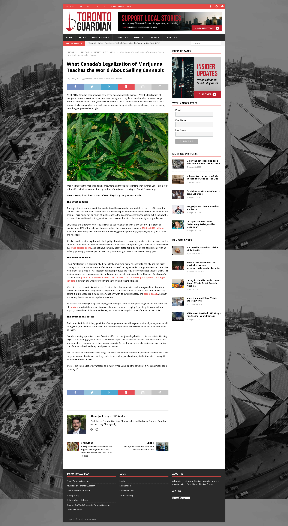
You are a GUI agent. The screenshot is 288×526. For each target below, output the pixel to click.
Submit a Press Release (121, 6)
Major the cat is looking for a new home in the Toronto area (203, 162)
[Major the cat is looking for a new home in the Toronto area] (178, 164)
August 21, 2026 (195, 182)
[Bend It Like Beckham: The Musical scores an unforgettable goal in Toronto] (178, 265)
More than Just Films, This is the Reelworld (202, 299)
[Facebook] (210, 6)
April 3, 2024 (193, 289)
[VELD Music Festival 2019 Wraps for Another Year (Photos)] (178, 316)
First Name (180, 120)
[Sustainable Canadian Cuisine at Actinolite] (178, 250)
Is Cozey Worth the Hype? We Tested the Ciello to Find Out (202, 177)
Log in (122, 481)
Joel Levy (88, 78)
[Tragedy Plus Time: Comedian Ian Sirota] (178, 209)
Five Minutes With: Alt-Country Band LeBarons (203, 192)
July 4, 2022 (75, 78)
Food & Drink (99, 37)
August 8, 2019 (194, 319)
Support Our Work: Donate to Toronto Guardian (88, 505)
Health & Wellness (105, 78)
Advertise (84, 6)
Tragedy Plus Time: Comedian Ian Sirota (203, 207)
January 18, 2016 (195, 253)
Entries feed (125, 485)
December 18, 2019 (196, 271)
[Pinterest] (222, 6)
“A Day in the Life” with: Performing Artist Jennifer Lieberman (201, 224)
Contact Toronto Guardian (78, 490)
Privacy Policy (73, 495)
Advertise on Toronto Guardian (81, 485)
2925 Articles (118, 416)
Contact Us (100, 6)
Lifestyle (121, 37)
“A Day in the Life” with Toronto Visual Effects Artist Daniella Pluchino (204, 283)
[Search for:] (206, 43)
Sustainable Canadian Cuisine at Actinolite (202, 248)
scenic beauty (151, 293)
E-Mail (178, 110)
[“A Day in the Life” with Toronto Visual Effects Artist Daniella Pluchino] (178, 283)
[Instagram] (216, 6)
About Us (70, 6)
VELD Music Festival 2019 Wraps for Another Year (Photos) (204, 314)
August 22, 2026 (195, 167)
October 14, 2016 (195, 304)
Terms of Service (74, 509)
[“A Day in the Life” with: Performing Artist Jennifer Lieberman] (178, 224)
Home (69, 37)
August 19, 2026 (195, 230)
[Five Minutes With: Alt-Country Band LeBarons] (178, 194)
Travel (153, 37)
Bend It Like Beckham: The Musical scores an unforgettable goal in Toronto (203, 265)
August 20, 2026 (195, 212)
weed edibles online (80, 247)
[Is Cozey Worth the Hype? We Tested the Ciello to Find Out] (178, 179)
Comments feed (127, 490)
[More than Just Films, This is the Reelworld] (178, 301)
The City (170, 37)
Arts (81, 37)
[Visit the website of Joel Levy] (91, 429)
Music (137, 37)
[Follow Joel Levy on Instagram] (95, 429)
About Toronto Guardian (78, 481)
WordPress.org (126, 495)
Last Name (180, 130)
